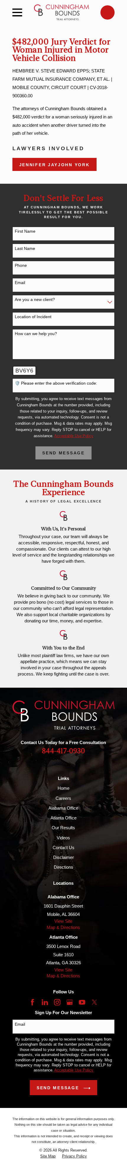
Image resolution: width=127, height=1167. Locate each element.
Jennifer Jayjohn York (54, 165)
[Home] (61, 12)
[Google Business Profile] (69, 1002)
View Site (63, 921)
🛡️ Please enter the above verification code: (56, 383)
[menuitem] (48, 1156)
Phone (21, 265)
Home (63, 788)
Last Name (25, 248)
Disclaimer (63, 857)
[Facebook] (32, 1002)
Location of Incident (33, 316)
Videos (63, 837)
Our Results (63, 827)
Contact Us (63, 847)
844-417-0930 (63, 751)
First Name (25, 231)
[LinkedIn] (45, 1002)
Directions (63, 867)
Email (20, 282)
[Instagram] (57, 1002)
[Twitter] (94, 1002)
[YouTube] (82, 1002)
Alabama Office (63, 808)
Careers (63, 798)
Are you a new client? (35, 299)
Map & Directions (63, 927)
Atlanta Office (63, 817)
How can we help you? (36, 333)
